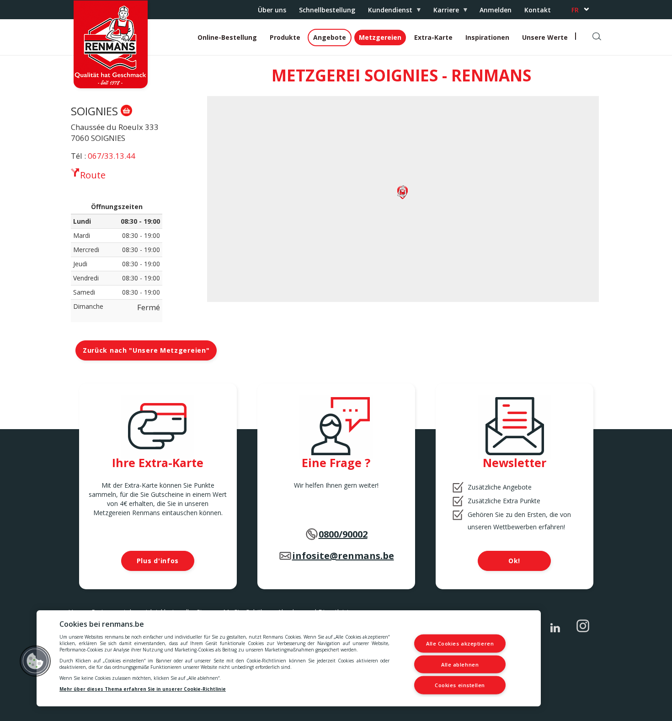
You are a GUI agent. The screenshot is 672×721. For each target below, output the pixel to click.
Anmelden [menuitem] (496, 9)
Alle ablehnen (460, 664)
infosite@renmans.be (343, 555)
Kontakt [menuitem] (537, 9)
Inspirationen (487, 37)
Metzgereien (380, 37)
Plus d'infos (158, 560)
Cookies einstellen (460, 685)
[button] (35, 661)
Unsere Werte (545, 37)
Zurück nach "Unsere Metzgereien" (146, 350)
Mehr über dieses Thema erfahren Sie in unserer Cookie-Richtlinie (142, 689)
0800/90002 (343, 534)
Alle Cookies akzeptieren (460, 643)
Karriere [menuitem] (443, 12)
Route (93, 174)
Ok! (514, 560)
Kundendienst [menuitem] (387, 12)
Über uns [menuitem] (272, 9)
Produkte (285, 37)
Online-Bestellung (227, 37)
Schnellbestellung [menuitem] (327, 9)
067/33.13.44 (111, 156)
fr (575, 9)
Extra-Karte (433, 37)
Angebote (329, 37)
